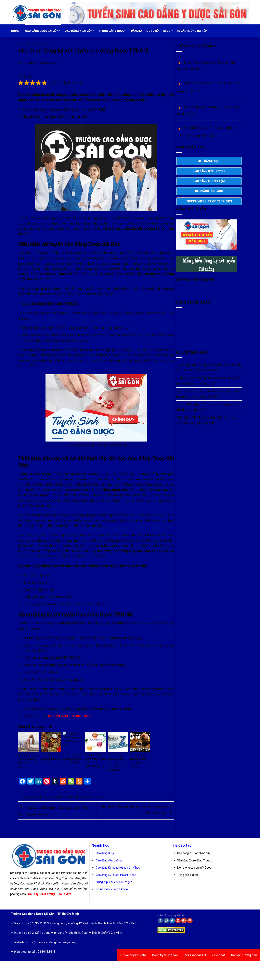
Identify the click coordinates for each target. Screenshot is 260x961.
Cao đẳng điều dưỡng (109, 860)
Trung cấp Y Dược (112, 30)
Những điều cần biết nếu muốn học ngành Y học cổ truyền (139, 761)
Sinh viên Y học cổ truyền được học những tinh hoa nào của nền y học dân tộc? (208, 394)
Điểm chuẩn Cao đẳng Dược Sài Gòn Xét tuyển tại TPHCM (64, 110)
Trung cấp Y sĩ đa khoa (112, 889)
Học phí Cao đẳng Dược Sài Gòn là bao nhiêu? (55, 117)
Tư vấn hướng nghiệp (192, 30)
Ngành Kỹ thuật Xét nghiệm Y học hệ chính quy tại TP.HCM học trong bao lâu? (209, 367)
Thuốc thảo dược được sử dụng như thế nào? (51, 759)
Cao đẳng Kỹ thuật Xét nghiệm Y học (118, 867)
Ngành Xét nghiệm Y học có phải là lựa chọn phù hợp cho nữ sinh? (207, 407)
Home (15, 30)
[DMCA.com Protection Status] (171, 929)
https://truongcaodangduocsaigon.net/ (52, 942)
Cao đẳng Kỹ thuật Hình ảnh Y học (116, 875)
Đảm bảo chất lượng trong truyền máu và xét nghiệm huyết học (95, 761)
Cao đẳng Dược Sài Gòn (41, 30)
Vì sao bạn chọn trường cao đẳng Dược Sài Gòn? (72, 759)
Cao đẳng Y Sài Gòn (78, 30)
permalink (98, 797)
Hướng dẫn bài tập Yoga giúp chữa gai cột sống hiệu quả (28, 761)
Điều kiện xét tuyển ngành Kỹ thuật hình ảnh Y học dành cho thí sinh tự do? (208, 380)
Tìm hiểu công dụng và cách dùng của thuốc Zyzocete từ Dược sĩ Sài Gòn (118, 762)
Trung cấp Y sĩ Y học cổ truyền (114, 882)
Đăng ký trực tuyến (145, 30)
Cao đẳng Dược (105, 853)
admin (54, 63)
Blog (166, 30)
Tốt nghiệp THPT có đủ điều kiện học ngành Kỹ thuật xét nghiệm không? (207, 420)
